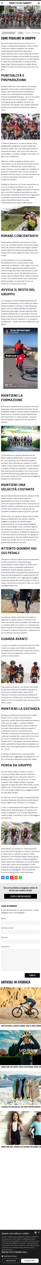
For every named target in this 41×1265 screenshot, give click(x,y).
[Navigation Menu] (2, 3)
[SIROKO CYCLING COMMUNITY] (20, 3)
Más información (7, 1250)
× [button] (38, 1232)
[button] (20, 1252)
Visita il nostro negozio (20, 896)
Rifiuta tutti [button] (11, 1261)
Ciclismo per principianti (8, 33)
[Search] (39, 3)
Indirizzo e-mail (7, 928)
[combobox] (35, 1232)
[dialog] (20, 1247)
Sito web (4, 937)
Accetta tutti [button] (30, 1261)
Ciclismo (20, 33)
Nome (4, 919)
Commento (5, 947)
